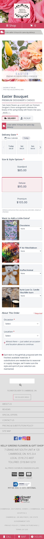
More (5, 112)
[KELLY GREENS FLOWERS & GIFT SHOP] (22, 17)
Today (26, 138)
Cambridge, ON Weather (17, 517)
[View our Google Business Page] (20, 439)
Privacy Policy (11, 525)
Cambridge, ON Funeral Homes (14, 509)
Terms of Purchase (29, 525)
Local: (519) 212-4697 (22, 458)
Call (8, 536)
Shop (12, 25)
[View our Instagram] (24, 439)
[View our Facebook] (16, 439)
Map (23, 536)
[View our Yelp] (28, 439)
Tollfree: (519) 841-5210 (22, 462)
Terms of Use (22, 529)
